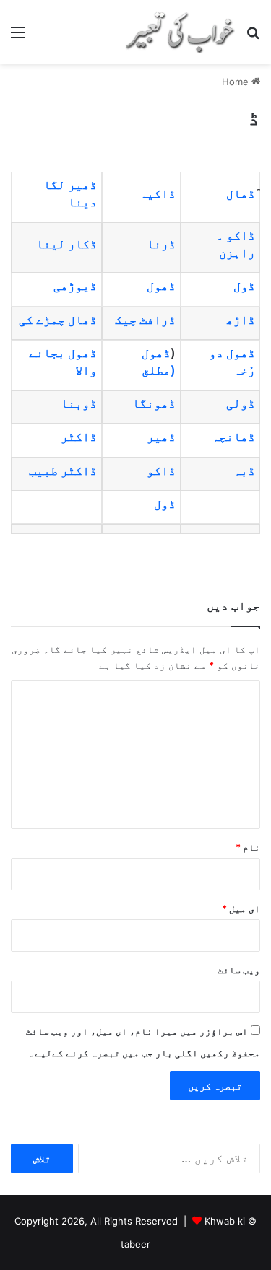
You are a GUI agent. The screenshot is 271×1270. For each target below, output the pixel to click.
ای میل (241, 908)
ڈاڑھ (240, 319)
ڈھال (240, 193)
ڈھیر (161, 436)
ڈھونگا (154, 403)
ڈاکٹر (79, 436)
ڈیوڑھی (75, 286)
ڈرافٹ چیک (145, 319)
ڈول (244, 286)
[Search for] (253, 37)
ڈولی (240, 403)
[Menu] (18, 37)
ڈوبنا (79, 403)
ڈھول (161, 286)
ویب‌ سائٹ (239, 970)
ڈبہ (244, 470)
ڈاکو (161, 470)
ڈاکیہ (157, 193)
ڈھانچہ (233, 436)
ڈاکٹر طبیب (63, 470)
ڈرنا (161, 244)
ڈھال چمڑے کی (58, 319)
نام (248, 847)
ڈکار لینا (66, 244)
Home (236, 81)
